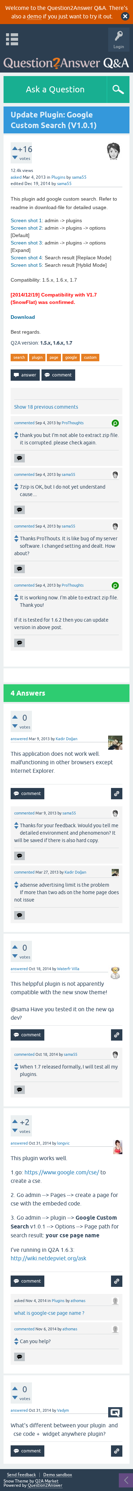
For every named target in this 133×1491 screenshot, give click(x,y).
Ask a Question (55, 89)
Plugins (58, 177)
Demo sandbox (57, 1475)
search (19, 357)
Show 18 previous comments (46, 407)
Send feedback (21, 1475)
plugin (37, 357)
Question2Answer (45, 1485)
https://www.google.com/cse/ (61, 1172)
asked (16, 177)
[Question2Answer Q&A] (66, 60)
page (54, 357)
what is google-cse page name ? (49, 1313)
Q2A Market (47, 1481)
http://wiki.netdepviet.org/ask (48, 1258)
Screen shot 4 (26, 257)
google (71, 357)
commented (24, 423)
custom (90, 357)
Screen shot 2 (26, 228)
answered (19, 739)
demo (34, 16)
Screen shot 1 (26, 220)
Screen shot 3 (26, 243)
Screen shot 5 (26, 265)
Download (23, 317)
